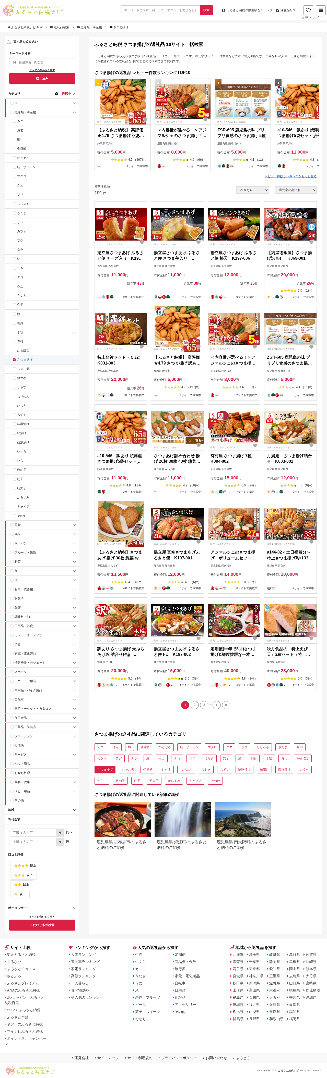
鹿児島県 (313, 990)
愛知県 (274, 969)
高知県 (294, 1011)
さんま (21, 213)
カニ (20, 121)
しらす (21, 387)
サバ (20, 222)
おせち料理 (22, 773)
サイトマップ (108, 1058)
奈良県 (274, 1011)
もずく (21, 415)
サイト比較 (20, 947)
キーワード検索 (20, 53)
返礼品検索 (61, 27)
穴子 (20, 305)
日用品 (180, 990)
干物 (20, 332)
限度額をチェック (250, 10)
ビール (140, 1004)
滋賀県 (274, 983)
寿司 (20, 341)
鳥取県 (294, 954)
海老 (20, 130)
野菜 (18, 561)
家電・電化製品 (25, 653)
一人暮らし (80, 983)
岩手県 (238, 969)
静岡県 (274, 961)
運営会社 (81, 1058)
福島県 (238, 997)
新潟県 (254, 983)
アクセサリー (185, 1004)
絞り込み (42, 78)
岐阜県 (274, 954)
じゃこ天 (23, 369)
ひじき (21, 405)
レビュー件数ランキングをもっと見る (291, 176)
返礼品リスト (290, 10)
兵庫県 (274, 1004)
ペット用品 (22, 764)
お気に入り (308, 17)
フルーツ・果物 (25, 552)
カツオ (21, 231)
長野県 (254, 1019)
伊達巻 (21, 378)
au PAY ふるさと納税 (23, 1010)
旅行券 (180, 969)
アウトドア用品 (25, 681)
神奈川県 (256, 976)
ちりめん (23, 396)
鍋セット (21, 534)
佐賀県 (311, 954)
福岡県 (294, 1019)
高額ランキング (83, 976)
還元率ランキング (85, 961)
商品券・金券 (185, 961)
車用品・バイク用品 (28, 690)
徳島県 (294, 990)
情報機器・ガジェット (30, 663)
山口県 (294, 983)
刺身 (20, 323)
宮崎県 (311, 983)
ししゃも (23, 204)
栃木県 (238, 1011)
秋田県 (238, 983)
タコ (20, 277)
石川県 (254, 997)
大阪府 (274, 997)
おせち (140, 1019)
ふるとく (243, 1058)
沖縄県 (311, 997)
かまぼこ (23, 350)
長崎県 (311, 961)
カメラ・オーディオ (28, 635)
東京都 (254, 969)
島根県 (294, 961)
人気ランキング (83, 954)
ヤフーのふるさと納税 (25, 1024)
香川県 (294, 997)
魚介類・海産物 (91, 27)
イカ (20, 268)
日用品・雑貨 (24, 626)
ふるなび (14, 961)
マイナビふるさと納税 (25, 1031)
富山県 (254, 990)
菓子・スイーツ (147, 1011)
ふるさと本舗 (17, 1017)
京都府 (274, 990)
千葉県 (254, 961)
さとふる (14, 976)
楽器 (18, 644)
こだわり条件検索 (42, 925)
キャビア (23, 506)
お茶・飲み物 (24, 589)
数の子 (21, 470)
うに (138, 983)
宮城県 (238, 976)
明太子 (21, 488)
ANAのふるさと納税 (23, 990)
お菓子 (19, 598)
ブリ (20, 194)
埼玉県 (254, 954)
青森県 (238, 961)
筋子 (20, 479)
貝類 (18, 525)
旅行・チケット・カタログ (33, 708)
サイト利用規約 (140, 1058)
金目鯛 (21, 149)
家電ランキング (83, 969)
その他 (21, 516)
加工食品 (21, 718)
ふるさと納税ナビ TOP (26, 27)
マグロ (21, 176)
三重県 (274, 976)
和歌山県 (276, 1019)
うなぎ (21, 295)
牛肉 (138, 954)
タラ (20, 250)
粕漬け (21, 433)
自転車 (19, 699)
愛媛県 (294, 1004)
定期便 (19, 745)
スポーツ (21, 672)
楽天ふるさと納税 (21, 954)
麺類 (18, 607)
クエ (20, 185)
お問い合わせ (216, 1058)
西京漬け (23, 442)
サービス (21, 754)
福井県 (254, 1004)
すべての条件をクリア (42, 70)
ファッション (24, 736)
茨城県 (238, 1004)
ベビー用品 (22, 791)
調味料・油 (22, 617)
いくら (21, 451)
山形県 (238, 990)
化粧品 (180, 997)
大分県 (311, 976)
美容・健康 (22, 782)
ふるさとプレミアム (23, 983)
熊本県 (311, 969)
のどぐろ (23, 158)
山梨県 (254, 1011)
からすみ (23, 497)
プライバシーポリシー (179, 1058)
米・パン (21, 543)
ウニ (20, 286)
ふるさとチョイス (21, 969)
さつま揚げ (24, 359)
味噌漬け (23, 424)
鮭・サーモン (26, 167)
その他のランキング (87, 997)
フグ (20, 240)
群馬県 (238, 1019)
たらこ (21, 460)
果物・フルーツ (147, 997)
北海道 (238, 954)
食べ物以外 (80, 990)
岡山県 (294, 969)
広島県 (294, 976)
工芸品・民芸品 (25, 727)
